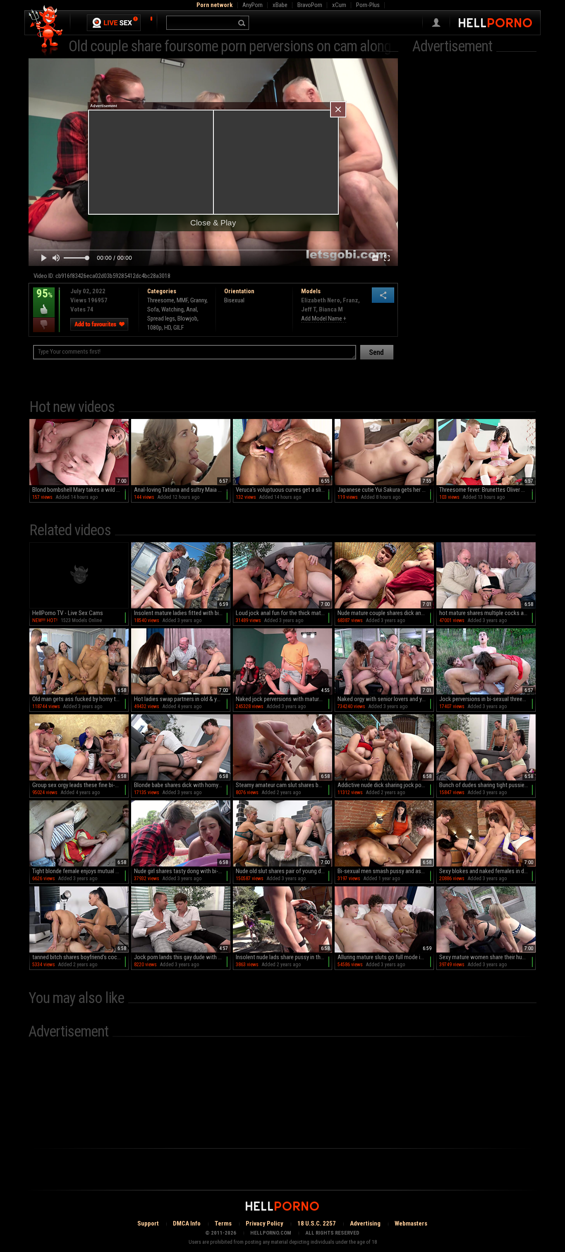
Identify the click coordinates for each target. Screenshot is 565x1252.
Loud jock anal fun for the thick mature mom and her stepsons (284, 613)
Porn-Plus (368, 5)
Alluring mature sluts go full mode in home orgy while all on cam (386, 957)
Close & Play (213, 222)
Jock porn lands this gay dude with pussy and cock (182, 957)
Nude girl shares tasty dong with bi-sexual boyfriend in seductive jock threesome (182, 871)
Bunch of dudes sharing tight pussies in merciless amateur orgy (487, 785)
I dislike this (44, 325)
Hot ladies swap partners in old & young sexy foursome (182, 699)
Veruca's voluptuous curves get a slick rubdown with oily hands (284, 489)
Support (148, 1223)
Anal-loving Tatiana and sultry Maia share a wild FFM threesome (182, 489)
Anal (191, 309)
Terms (223, 1223)
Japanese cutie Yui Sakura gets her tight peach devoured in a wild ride (386, 489)
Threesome (160, 300)
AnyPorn (252, 5)
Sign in (436, 23)
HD (167, 327)
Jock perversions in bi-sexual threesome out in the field (487, 699)
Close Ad (338, 109)
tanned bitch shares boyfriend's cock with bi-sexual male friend (80, 957)
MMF (182, 300)
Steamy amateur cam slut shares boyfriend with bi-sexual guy (284, 785)
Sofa (153, 309)
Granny (198, 300)
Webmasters (411, 1223)
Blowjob (187, 318)
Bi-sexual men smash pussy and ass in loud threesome (386, 871)
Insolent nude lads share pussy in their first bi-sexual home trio (284, 957)
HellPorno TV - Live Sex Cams (67, 613)
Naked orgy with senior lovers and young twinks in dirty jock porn (386, 699)
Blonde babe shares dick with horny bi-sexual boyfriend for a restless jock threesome (182, 785)
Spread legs (161, 318)
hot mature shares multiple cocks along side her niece (487, 613)
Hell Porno (46, 30)
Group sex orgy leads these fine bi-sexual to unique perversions (80, 785)
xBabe (280, 5)
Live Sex (114, 22)
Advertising (365, 1223)
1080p (154, 327)
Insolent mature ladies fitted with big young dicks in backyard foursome (182, 613)
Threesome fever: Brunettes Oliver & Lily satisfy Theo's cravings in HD (487, 489)
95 (43, 299)
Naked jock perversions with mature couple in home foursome (284, 699)
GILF (178, 327)
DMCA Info (187, 1223)
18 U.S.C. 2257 (316, 1223)
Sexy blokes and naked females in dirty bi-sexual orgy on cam (487, 871)
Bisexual (234, 300)
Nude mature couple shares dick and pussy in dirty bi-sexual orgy (386, 613)
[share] (383, 295)
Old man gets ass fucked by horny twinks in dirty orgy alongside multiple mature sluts (80, 699)
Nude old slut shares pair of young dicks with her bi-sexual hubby (284, 871)
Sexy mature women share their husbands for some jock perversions (487, 957)
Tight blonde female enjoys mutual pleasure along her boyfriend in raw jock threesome (80, 871)
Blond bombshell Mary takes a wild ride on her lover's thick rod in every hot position (80, 489)
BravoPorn (309, 5)
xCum (339, 5)
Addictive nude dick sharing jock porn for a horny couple (386, 785)
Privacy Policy (264, 1223)
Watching (172, 309)
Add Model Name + (323, 318)
